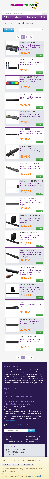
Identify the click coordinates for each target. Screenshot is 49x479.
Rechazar (16, 464)
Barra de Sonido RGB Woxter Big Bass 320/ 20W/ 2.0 (31, 323)
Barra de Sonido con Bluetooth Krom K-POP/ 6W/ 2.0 (30, 81)
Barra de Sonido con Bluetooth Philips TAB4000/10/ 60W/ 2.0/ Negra (31, 203)
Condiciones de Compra (13, 441)
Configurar (6, 464)
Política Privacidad (10, 439)
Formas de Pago (32, 441)
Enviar (32, 430)
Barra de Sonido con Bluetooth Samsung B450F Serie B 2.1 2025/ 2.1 (30, 220)
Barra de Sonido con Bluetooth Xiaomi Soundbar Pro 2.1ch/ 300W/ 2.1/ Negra (30, 289)
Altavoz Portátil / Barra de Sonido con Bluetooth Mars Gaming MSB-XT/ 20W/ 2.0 (31, 47)
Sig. (31, 37)
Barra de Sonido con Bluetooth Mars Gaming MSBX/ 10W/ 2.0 (30, 115)
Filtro (8, 30)
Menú (8, 17)
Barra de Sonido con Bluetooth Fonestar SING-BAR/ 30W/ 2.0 (30, 63)
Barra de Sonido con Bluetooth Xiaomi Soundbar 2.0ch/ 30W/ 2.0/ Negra (30, 255)
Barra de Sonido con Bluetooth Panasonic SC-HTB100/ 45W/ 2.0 (31, 167)
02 (26, 37)
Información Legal (33, 437)
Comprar (40, 55)
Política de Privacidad (9, 420)
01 (22, 37)
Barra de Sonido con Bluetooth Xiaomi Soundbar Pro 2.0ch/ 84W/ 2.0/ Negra (30, 272)
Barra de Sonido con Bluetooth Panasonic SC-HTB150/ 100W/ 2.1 (30, 185)
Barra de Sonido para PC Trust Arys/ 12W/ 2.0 (30, 306)
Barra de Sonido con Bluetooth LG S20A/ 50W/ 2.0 (30, 98)
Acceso (20, 17)
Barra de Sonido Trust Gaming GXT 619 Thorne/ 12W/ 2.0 (30, 340)
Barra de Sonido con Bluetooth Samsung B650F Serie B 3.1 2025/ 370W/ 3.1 (30, 237)
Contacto (33, 17)
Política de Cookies (36, 476)
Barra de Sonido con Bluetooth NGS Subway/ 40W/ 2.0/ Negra (31, 132)
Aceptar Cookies (27, 464)
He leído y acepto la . (20, 425)
